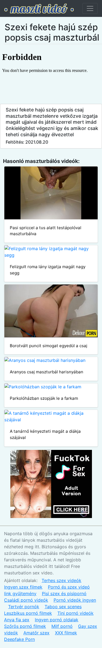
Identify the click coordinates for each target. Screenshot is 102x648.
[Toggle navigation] (90, 8)
